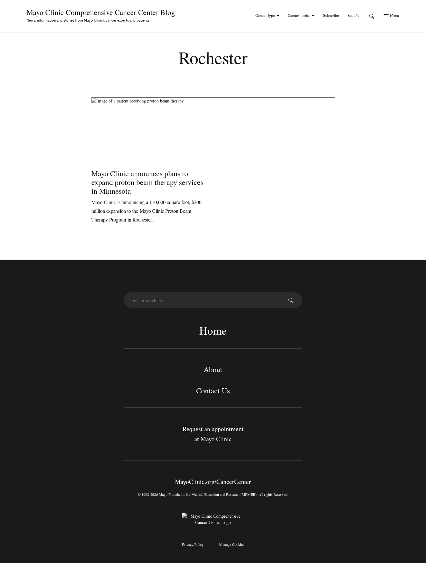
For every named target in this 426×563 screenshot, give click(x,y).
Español (354, 15)
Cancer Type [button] (265, 15)
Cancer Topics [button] (299, 15)
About (213, 369)
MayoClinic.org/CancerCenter (213, 481)
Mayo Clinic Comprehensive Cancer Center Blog (101, 12)
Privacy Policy (193, 544)
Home (213, 330)
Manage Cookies (231, 544)
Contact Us (213, 391)
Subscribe (331, 15)
